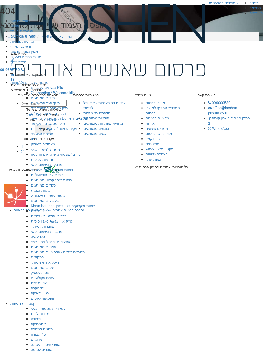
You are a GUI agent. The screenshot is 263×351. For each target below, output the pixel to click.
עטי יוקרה (38, 287)
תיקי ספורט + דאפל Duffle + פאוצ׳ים (59, 118)
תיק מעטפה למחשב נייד (49, 107)
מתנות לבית (40, 313)
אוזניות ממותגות (43, 246)
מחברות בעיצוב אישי (46, 231)
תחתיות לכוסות (42, 159)
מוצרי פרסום (20, 20)
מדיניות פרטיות (22, 41)
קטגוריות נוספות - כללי (48, 308)
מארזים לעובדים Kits (47, 87)
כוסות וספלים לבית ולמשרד (52, 169)
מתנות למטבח (42, 328)
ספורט (36, 318)
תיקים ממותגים (43, 97)
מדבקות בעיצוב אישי (46, 164)
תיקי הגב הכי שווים (45, 102)
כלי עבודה (38, 334)
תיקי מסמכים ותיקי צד (48, 123)
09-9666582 (10, 69)
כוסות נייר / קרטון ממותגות (51, 179)
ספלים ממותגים (43, 185)
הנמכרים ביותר (21, 30)
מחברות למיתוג (43, 226)
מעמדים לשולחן (43, 143)
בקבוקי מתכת (41, 210)
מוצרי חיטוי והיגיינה (46, 344)
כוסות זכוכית (40, 190)
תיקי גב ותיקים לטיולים (48, 113)
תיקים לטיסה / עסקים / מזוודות (55, 128)
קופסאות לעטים (43, 298)
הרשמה (255, 7)
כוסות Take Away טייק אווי (51, 221)
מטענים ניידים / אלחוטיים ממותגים (58, 251)
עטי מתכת (39, 282)
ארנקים (36, 339)
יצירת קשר (18, 61)
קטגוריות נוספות (22, 303)
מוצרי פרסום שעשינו (25, 56)
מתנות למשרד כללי (45, 149)
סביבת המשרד (42, 133)
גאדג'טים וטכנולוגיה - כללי (51, 241)
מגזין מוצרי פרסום (24, 51)
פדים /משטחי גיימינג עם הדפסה (56, 154)
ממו (34, 138)
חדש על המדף (21, 46)
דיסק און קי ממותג (45, 262)
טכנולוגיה (38, 236)
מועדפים (256, 12)
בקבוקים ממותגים (45, 200)
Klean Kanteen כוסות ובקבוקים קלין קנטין (63, 205)
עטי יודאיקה (40, 292)
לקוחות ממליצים (23, 36)
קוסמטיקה (38, 323)
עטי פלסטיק (40, 272)
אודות (14, 25)
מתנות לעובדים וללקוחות (29, 82)
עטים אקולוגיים (42, 277)
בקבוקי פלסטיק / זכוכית (49, 215)
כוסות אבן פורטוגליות (47, 174)
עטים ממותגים (42, 267)
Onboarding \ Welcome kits (53, 92)
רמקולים (37, 257)
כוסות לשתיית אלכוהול (48, 195)
